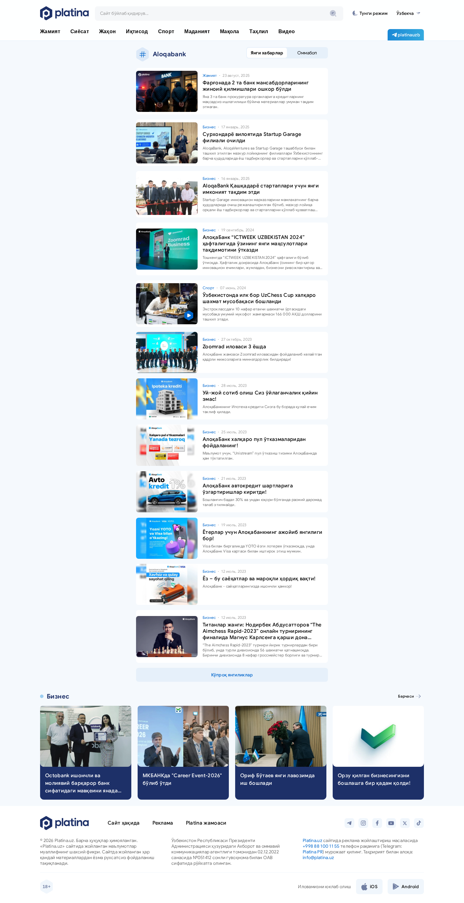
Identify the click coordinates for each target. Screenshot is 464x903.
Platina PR (313, 852)
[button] (408, 13)
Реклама (162, 823)
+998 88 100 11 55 (321, 846)
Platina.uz (312, 840)
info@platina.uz (318, 857)
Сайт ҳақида (124, 823)
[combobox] (219, 13)
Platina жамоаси (206, 823)
